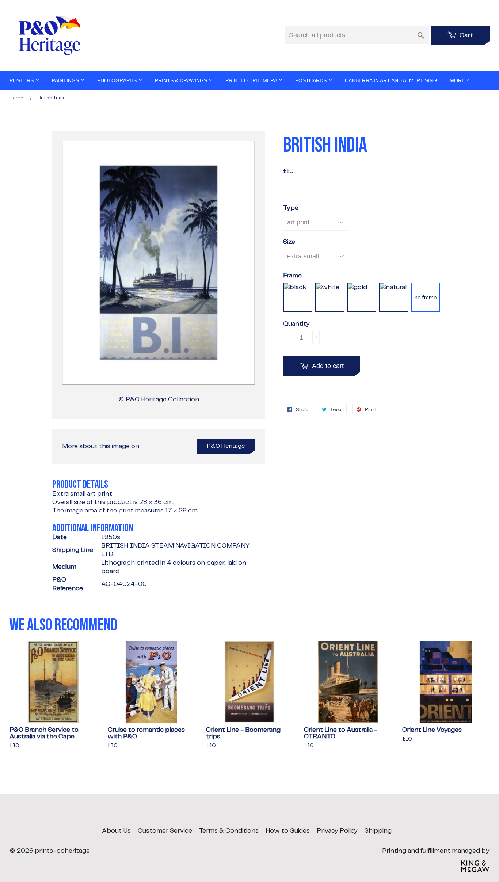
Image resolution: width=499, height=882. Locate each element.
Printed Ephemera (251, 80)
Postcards (311, 80)
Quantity (296, 324)
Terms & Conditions (229, 831)
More (457, 80)
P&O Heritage (226, 446)
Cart (465, 35)
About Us (116, 831)
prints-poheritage (62, 851)
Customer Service (165, 831)
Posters (22, 80)
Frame (292, 275)
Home (16, 98)
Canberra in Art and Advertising (391, 80)
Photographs (117, 80)
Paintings (66, 80)
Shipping (378, 831)
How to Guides (288, 831)
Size (289, 242)
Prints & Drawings (182, 80)
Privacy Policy (337, 831)
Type (290, 208)
